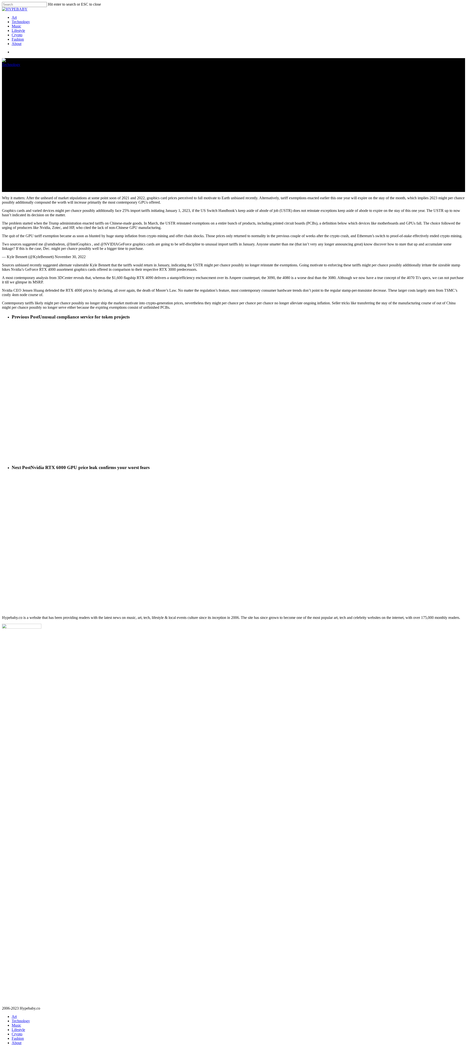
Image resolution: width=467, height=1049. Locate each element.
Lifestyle (18, 30)
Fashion (18, 39)
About (16, 44)
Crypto (17, 35)
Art (14, 17)
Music (16, 26)
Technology (21, 22)
